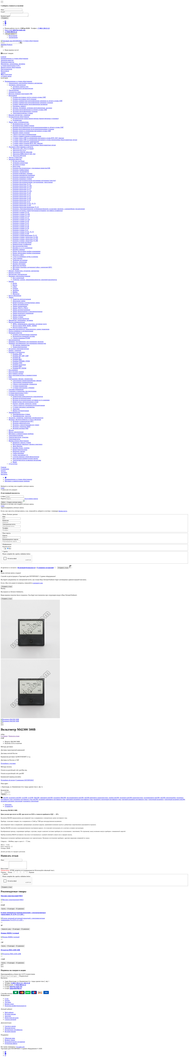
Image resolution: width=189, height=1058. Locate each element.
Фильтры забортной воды (21, 423)
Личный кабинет (10, 34)
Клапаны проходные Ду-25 (22, 194)
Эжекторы (16, 409)
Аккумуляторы (14, 90)
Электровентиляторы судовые (23, 113)
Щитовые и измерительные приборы (21, 434)
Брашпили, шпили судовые (22, 442)
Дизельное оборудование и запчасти (21, 147)
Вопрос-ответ (9, 1004)
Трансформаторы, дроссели (22, 416)
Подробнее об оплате (8, 780)
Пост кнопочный (18, 278)
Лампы (11, 297)
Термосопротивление (20, 347)
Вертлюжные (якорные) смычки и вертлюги (27, 444)
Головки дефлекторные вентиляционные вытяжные (30, 104)
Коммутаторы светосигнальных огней (25, 402)
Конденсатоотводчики (20, 246)
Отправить (5, 18)
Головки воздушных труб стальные (24, 99)
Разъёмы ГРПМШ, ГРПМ (21, 361)
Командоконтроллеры (20, 449)
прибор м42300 (114, 797)
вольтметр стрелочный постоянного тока (107, 799)
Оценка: (3, 872)
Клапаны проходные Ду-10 (22, 184)
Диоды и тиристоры (15, 157)
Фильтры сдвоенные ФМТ (21, 426)
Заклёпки (16, 290)
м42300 (5, 797)
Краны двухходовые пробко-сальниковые (26, 251)
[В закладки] (7, 794)
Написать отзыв (14, 736)
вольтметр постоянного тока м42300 (25, 799)
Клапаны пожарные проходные (23, 177)
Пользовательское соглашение (15, 1042)
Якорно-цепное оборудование (19, 441)
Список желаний (10, 1019)
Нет (10, 548)
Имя (2, 10)
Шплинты (16, 294)
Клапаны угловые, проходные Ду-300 (25, 241)
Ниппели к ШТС (18, 255)
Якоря (15, 462)
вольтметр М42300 (59, 797)
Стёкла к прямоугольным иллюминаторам (27, 136)
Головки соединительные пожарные (25, 334)
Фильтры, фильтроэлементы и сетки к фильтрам (25, 419)
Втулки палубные (19, 161)
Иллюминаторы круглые (21, 124)
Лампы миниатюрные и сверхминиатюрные (27, 311)
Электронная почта (8, 524)
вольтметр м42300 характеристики (131, 797)
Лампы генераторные (20, 306)
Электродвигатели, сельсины (18, 437)
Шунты (11, 430)
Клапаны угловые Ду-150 (21, 219)
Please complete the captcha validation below (16, 554)
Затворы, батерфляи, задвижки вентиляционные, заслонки (32, 108)
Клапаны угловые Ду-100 (21, 214)
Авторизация (13, 37)
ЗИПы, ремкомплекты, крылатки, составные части (30, 324)
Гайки (15, 287)
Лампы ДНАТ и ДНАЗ (20, 308)
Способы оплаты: (7, 993)
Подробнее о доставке (8, 763)
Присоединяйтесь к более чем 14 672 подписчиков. (18, 974)
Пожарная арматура (15, 333)
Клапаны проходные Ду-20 (22, 193)
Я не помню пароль (31, 498)
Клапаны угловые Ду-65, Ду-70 (23, 232)
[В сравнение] (9, 794)
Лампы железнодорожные (21, 310)
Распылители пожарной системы (24, 336)
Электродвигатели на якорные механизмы (27, 460)
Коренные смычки (19, 451)
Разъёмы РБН (17, 366)
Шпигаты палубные (19, 265)
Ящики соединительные (21, 410)
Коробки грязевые (19, 249)
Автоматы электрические (17, 85)
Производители (10, 1028)
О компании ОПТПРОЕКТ (24, 780)
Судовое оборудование (16, 395)
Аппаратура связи (15, 92)
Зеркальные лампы (19, 301)
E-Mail (3, 496)
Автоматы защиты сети (20, 86)
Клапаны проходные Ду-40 (22, 198)
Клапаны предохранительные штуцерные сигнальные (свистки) (34, 180)
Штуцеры (16, 269)
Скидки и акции (10, 1026)
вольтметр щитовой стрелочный (11, 801)
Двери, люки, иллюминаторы (19, 122)
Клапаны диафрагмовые (21, 170)
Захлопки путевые (19, 164)
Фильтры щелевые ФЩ (20, 428)
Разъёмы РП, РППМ (19, 368)
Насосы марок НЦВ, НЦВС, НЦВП (25, 325)
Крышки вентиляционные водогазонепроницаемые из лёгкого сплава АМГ (38, 127)
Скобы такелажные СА (20, 455)
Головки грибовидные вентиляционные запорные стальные (33, 102)
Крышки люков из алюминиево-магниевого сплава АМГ (32, 131)
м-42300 (24, 797)
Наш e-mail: (15, 30)
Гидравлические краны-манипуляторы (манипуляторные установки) (36, 118)
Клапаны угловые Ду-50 (21, 228)
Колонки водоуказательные (22, 398)
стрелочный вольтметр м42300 (174, 799)
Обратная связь (10, 1038)
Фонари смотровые (19, 264)
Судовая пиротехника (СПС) (18, 393)
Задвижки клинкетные (20, 163)
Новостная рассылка (12, 1018)
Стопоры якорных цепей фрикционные (26, 457)
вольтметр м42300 (15, 797)
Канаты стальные (14, 272)
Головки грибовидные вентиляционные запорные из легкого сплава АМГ (38, 101)
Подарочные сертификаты (13, 1030)
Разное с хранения (15, 350)
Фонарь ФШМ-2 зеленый (10, 933)
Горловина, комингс (19, 106)
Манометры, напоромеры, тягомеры (21, 320)
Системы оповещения (16, 389)
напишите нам (38, 583)
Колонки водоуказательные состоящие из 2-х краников (31, 400)
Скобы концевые (18, 453)
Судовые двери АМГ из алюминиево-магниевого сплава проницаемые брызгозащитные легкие (45, 140)
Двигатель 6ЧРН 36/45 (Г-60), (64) (24, 154)
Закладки (8, 1016)
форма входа (63, 511)
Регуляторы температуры (21, 345)
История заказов (10, 1014)
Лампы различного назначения (23, 313)
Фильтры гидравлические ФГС (23, 421)
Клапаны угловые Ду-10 (21, 212)
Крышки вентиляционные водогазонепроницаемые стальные (33, 129)
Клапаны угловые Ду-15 (21, 217)
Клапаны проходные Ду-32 (22, 196)
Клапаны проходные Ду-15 (22, 189)
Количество (5, 790)
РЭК (10, 377)
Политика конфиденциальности (15, 1006)
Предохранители (14, 340)
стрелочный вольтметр (156, 799)
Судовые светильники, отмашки (23, 387)
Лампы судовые (18, 317)
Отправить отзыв (7, 887)
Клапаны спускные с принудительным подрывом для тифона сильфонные (38, 210)
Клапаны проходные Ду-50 (22, 200)
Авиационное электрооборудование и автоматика (25, 83)
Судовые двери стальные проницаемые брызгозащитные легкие (34, 145)
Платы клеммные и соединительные (21, 331)
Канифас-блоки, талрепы (21, 448)
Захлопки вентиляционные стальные (25, 111)
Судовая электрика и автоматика (24, 407)
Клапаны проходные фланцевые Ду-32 (26, 207)
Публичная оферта (11, 1043)
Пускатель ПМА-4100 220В (10, 950)
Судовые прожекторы (20, 386)
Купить (4, 794)
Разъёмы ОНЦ (17, 363)
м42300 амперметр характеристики (96, 797)
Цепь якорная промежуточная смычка (25, 458)
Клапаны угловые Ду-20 (21, 221)
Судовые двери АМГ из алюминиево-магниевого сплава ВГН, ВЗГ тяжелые (38, 138)
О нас (7, 998)
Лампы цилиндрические (21, 318)
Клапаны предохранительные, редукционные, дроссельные (33, 182)
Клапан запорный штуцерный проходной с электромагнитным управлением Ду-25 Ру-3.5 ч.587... (23, 913)
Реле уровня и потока (16, 373)
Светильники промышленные (23, 382)
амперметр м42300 (46, 797)
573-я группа (13, 464)
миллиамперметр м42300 (75, 797)
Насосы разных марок (20, 327)
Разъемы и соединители (17, 352)
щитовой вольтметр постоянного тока (134, 799)
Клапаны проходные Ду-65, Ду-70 (24, 203)
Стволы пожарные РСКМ (21, 338)
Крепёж (11, 281)
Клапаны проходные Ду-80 (22, 205)
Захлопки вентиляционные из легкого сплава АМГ (30, 109)
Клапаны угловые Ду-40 (21, 226)
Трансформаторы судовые (21, 414)
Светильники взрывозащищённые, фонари (27, 380)
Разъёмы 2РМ (17, 354)
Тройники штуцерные (20, 260)
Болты (15, 283)
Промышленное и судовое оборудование (18, 81)
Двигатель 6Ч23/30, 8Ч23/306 (22, 152)
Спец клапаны (17, 258)
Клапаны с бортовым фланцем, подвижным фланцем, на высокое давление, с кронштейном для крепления (49, 209)
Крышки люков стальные (21, 132)
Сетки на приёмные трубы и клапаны (25, 256)
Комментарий (5, 16)
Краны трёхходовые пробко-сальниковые (26, 253)
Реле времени (13, 370)
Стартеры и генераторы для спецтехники (22, 391)
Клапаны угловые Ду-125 (21, 216)
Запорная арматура (15, 159)
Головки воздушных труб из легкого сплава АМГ (29, 97)
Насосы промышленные (17, 322)
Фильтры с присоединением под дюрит (26, 425)
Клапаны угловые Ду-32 (21, 225)
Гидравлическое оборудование (19, 117)
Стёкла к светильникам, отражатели (25, 384)
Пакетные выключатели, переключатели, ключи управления (29, 329)
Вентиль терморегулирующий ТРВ (20, 94)
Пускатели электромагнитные (19, 349)
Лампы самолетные (19, 315)
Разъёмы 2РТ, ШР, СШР (21, 356)
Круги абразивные (15, 295)
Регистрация (13, 35)
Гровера (15, 288)
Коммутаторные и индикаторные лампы (26, 302)
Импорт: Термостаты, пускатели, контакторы (24, 271)
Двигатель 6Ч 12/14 (19, 150)
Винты (15, 285)
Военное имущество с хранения (19, 115)
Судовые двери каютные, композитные (26, 141)
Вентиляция (13, 95)
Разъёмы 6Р (16, 357)
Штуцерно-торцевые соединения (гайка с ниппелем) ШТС (32, 267)
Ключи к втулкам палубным (22, 242)
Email (2, 12)
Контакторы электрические (18, 274)
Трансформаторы (14, 412)
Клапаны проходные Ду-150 (22, 191)
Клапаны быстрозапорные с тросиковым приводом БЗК (31, 168)
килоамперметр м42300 (152, 797)
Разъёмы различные (19, 364)
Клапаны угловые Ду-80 (21, 233)
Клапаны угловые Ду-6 (20, 230)
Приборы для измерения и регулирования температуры (27, 343)
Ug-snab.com (20, 1047)
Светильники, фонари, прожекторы (21, 379)
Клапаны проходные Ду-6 (21, 202)
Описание (8, 804)
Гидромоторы (17, 120)
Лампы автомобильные (20, 304)
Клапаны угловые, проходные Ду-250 (25, 239)
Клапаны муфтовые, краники (22, 173)
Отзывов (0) (9, 806)
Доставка (8, 1002)
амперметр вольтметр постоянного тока (79, 799)
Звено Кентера (17, 446)
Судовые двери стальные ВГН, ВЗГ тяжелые (28, 143)
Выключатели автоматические (23, 88)
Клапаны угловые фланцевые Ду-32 (25, 235)
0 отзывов (4, 736)
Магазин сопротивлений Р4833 (12, 896)
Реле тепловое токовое (16, 372)
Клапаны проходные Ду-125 (22, 187)
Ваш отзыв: (4, 868)
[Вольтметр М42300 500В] (30, 717)
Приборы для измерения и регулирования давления (26, 341)
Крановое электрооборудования (19, 276)
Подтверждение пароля (10, 539)
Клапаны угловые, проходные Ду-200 (25, 237)
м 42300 (30, 797)
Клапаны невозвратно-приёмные (24, 175)
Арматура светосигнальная (22, 299)
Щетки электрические (16, 432)
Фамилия (5, 520)
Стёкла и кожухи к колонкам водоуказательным (29, 405)
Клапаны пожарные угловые (22, 179)
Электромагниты (14, 439)
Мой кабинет (9, 1012)
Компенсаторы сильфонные (22, 244)
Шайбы (15, 292)
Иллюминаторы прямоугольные (23, 125)
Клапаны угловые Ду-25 (21, 223)
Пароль (3, 498)
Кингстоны (16, 166)
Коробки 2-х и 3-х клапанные (22, 248)
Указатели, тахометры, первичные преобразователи (26, 418)
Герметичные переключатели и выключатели (28, 396)
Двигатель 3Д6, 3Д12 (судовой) (23, 148)
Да (5, 548)
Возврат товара (10, 1040)
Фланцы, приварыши (20, 262)
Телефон (5, 528)
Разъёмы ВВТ (17, 359)
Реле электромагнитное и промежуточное (23, 375)
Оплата (7, 1000)
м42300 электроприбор (168, 797)
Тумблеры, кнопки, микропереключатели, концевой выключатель (35, 279)
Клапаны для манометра (21, 171)
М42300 (36, 797)
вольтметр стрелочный (30, 801)
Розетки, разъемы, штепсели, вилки (25, 403)
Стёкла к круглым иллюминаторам (24, 134)
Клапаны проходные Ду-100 (22, 186)
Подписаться (6, 546)
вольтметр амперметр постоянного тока (52, 799)
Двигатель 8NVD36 (19, 156)
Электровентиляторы (16, 435)
